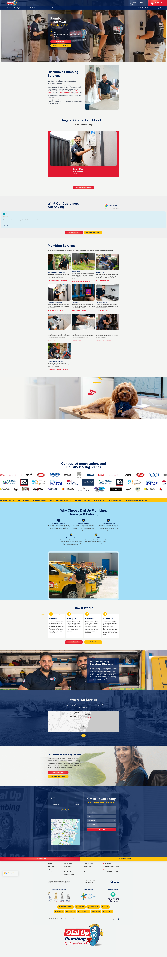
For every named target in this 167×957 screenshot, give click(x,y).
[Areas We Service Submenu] (36, 8)
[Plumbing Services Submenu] (24, 8)
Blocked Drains (68, 863)
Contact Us (50, 8)
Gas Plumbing (87, 866)
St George (81, 726)
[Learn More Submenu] (45, 8)
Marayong (69, 92)
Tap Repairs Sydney (69, 874)
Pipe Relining (87, 871)
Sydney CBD (89, 717)
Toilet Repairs (67, 866)
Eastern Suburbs (84, 723)
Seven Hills (63, 92)
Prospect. (76, 92)
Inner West (73, 716)
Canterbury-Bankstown (69, 720)
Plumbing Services (19, 8)
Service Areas (51, 866)
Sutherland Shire (90, 730)
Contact (50, 871)
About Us (9, 8)
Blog (49, 869)
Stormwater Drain (88, 869)
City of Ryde (74, 714)
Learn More (42, 8)
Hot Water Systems (88, 863)
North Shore (88, 714)
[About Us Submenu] (12, 8)
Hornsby (77, 712)
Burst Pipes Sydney (69, 871)
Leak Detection (68, 869)
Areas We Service (31, 8)
